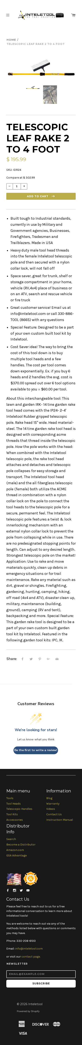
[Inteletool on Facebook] (7, 890)
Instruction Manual (59, 820)
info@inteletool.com (29, 948)
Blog (49, 798)
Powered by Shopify (28, 1011)
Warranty (53, 803)
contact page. (30, 956)
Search (11, 839)
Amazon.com (15, 850)
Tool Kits (12, 814)
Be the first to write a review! (35, 750)
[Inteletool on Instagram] (14, 890)
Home (11, 39)
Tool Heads (13, 803)
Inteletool (35, 1004)
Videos (50, 809)
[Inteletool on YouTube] (27, 890)
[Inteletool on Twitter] (21, 890)
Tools (9, 798)
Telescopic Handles (19, 809)
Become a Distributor (21, 844)
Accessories (14, 820)
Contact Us (54, 814)
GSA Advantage (16, 855)
